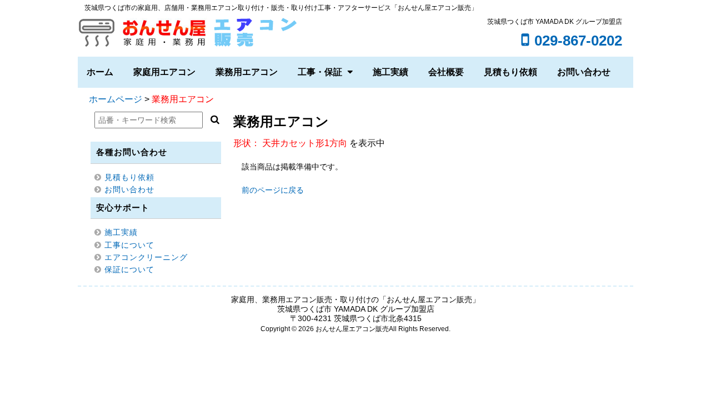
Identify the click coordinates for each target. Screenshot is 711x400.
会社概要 (446, 72)
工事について (129, 245)
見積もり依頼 (510, 72)
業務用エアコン (247, 72)
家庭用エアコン (164, 72)
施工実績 (390, 72)
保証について (129, 269)
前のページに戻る (273, 190)
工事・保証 (320, 72)
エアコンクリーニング (146, 257)
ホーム (100, 72)
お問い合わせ (583, 72)
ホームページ (115, 99)
